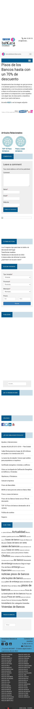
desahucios (17, 564)
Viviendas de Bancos (13, 606)
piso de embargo (12, 582)
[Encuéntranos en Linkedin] (9, 424)
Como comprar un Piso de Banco (20, 556)
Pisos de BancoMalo (8, 485)
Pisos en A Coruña (6, 654)
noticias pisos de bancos (15, 574)
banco (22, 536)
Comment (6, 172)
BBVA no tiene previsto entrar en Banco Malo (16, 490)
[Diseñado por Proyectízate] (8, 708)
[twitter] (6, 644)
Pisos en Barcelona (7, 669)
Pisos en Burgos (6, 671)
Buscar (17, 303)
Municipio (6, 289)
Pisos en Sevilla (23, 680)
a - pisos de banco (6, 532)
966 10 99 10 (28, 38)
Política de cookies (7, 512)
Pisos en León (5, 680)
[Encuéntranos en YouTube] (13, 424)
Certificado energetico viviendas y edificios (15, 465)
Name (5, 189)
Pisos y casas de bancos (9, 494)
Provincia (6, 281)
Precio (5, 296)
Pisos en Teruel (23, 686)
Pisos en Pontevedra (7, 697)
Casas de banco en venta (17, 543)
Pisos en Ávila (5, 665)
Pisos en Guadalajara (25, 665)
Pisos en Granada (23, 663)
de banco (18, 560)
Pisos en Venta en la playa (14, 600)
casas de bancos (10, 546)
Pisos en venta (13, 597)
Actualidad (18, 532)
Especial (22, 567)
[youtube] (10, 644)
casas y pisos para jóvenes (14, 553)
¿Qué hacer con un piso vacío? (11, 260)
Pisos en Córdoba (23, 658)
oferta (4, 578)
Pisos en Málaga (6, 687)
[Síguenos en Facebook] (2, 424)
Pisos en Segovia (23, 678)
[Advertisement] (17, 19)
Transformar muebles (8, 252)
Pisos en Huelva (23, 669)
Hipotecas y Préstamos (9, 476)
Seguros (4, 517)
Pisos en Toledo (23, 687)
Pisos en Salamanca (7, 699)
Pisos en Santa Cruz (7, 700)
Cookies (29, 708)
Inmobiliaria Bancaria (13, 54)
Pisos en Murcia (6, 689)
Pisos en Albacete (6, 658)
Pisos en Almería (6, 662)
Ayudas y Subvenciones (9, 442)
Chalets (26, 553)
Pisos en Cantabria (7, 676)
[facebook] (2, 644)
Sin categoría (17, 603)
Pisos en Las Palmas (7, 678)
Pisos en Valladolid (24, 691)
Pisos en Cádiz (5, 675)
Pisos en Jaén (22, 675)
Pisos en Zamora (23, 695)
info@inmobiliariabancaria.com (28, 646)
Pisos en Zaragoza (24, 697)
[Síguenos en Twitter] (6, 424)
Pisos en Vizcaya (23, 693)
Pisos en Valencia (23, 689)
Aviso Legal (22, 708)
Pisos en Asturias (6, 663)
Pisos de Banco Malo (14, 586)
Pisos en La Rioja (23, 676)
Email (5, 196)
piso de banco (15, 578)
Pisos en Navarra (6, 691)
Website (6, 202)
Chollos (5, 555)
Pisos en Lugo (5, 684)
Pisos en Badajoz (6, 667)
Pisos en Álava (5, 656)
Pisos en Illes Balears (24, 673)
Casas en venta (12, 550)
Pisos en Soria (22, 682)
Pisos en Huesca (23, 671)
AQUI (9, 102)
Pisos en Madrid (6, 686)
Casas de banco (12, 539)
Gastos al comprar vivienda (18, 570)
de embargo (7, 563)
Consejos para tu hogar (7, 560)
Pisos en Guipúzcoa (24, 667)
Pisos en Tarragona (24, 684)
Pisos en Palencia (6, 695)
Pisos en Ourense (6, 693)
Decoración (27, 560)
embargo (16, 567)
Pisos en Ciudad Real (24, 656)
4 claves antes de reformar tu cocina (13, 257)
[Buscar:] (17, 383)
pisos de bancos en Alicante (18, 590)
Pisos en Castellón (24, 654)
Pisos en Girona (23, 662)
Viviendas (25, 603)
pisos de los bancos (16, 593)
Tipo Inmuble (8, 274)
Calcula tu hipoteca (7, 481)
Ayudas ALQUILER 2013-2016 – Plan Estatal (16, 447)
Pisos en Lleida (5, 682)
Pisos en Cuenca (23, 660)
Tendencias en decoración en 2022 (12, 255)
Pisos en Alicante (6, 660)
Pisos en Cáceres (6, 673)
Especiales (6, 570)
